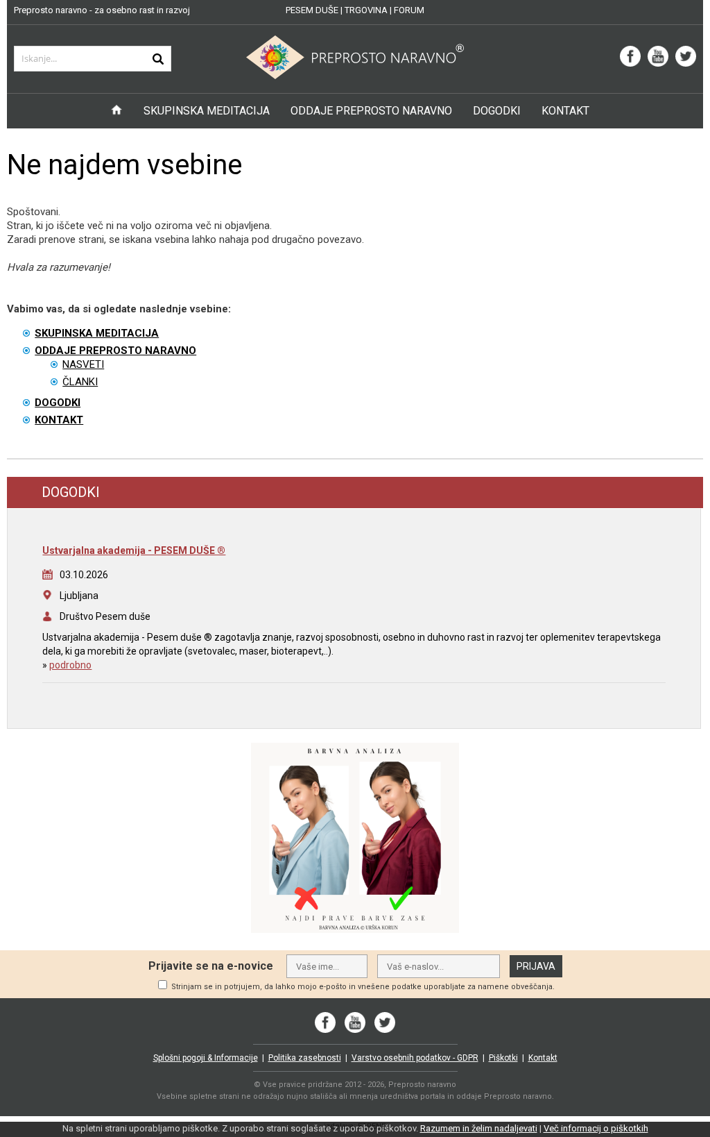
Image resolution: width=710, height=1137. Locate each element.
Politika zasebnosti (304, 1058)
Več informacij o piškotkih (596, 1128)
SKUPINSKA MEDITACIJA (207, 110)
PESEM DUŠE (312, 10)
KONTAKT (565, 110)
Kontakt (542, 1058)
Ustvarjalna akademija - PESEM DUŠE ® (133, 550)
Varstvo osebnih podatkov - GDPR (415, 1058)
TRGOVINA (366, 10)
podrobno (70, 665)
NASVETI (83, 364)
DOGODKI (497, 110)
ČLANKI (80, 382)
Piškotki (503, 1058)
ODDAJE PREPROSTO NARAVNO (371, 110)
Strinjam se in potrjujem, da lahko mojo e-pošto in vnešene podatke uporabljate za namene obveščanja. (363, 986)
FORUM (409, 10)
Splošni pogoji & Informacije (205, 1058)
